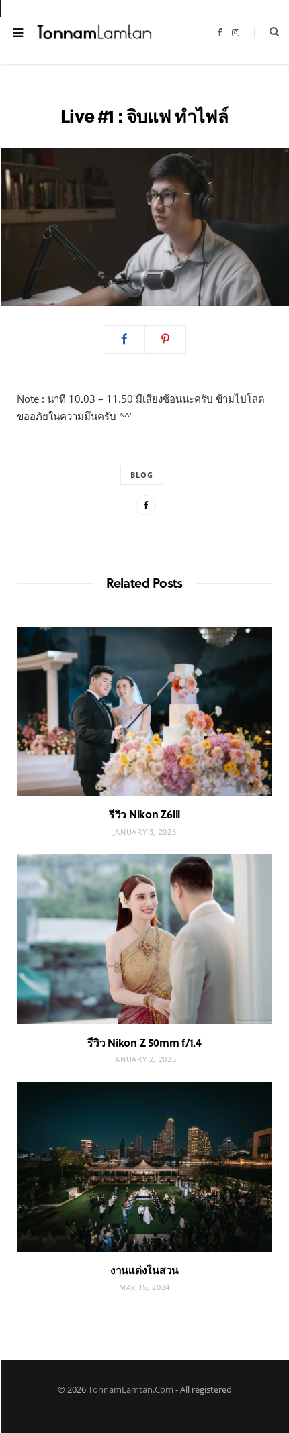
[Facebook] (124, 339)
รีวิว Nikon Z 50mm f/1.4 (144, 1042)
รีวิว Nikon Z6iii (144, 814)
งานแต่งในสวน (144, 1269)
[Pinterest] (165, 339)
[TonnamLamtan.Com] (95, 32)
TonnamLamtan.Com (130, 1389)
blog (141, 475)
